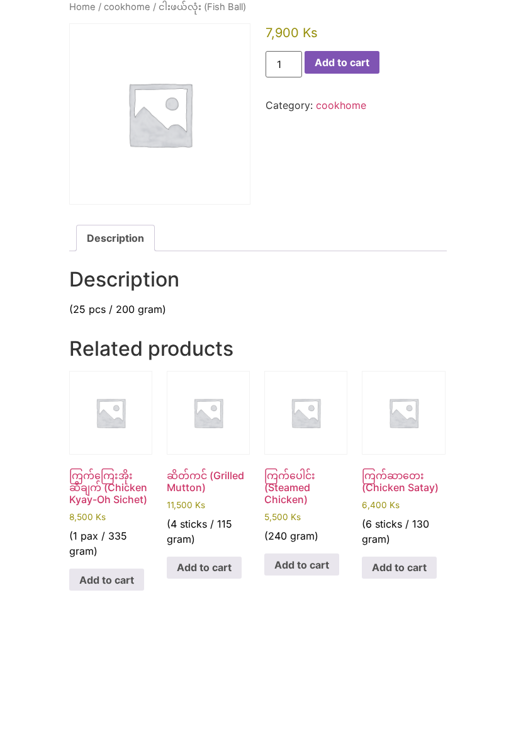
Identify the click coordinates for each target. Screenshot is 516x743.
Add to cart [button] (106, 580)
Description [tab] (115, 238)
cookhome (127, 7)
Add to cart (342, 62)
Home (82, 7)
